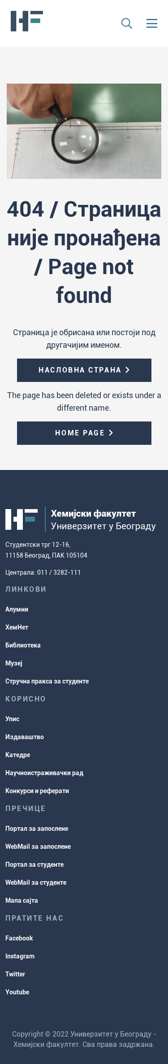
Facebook (19, 938)
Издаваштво (24, 736)
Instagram (19, 956)
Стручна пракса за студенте (47, 681)
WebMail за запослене (38, 846)
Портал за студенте (34, 864)
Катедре (17, 754)
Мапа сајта (21, 900)
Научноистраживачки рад (44, 772)
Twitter (15, 974)
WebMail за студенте (35, 882)
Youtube (17, 992)
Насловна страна (80, 370)
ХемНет (16, 627)
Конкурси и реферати (37, 790)
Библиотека (23, 645)
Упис (12, 719)
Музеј (13, 663)
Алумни (16, 609)
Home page (80, 433)
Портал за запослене (36, 828)
